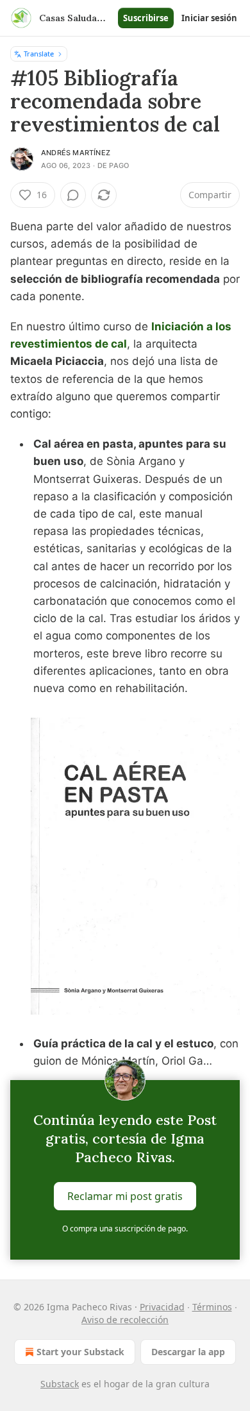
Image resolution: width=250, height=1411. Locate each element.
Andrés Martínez (75, 152)
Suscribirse (146, 18)
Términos (212, 1307)
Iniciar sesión (209, 18)
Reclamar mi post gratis (125, 1196)
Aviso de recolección (125, 1320)
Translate (39, 53)
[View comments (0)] (73, 195)
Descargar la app (188, 1352)
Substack (59, 1384)
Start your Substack (80, 1352)
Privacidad (162, 1307)
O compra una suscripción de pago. (125, 1228)
